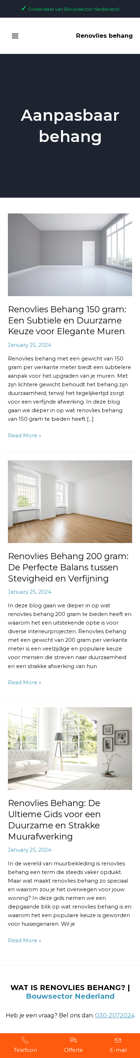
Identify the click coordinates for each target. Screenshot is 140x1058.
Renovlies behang (104, 35)
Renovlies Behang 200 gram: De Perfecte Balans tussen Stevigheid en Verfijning (68, 567)
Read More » (24, 435)
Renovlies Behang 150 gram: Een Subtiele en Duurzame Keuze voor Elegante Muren (67, 320)
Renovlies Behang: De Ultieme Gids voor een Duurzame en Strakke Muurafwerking (54, 819)
